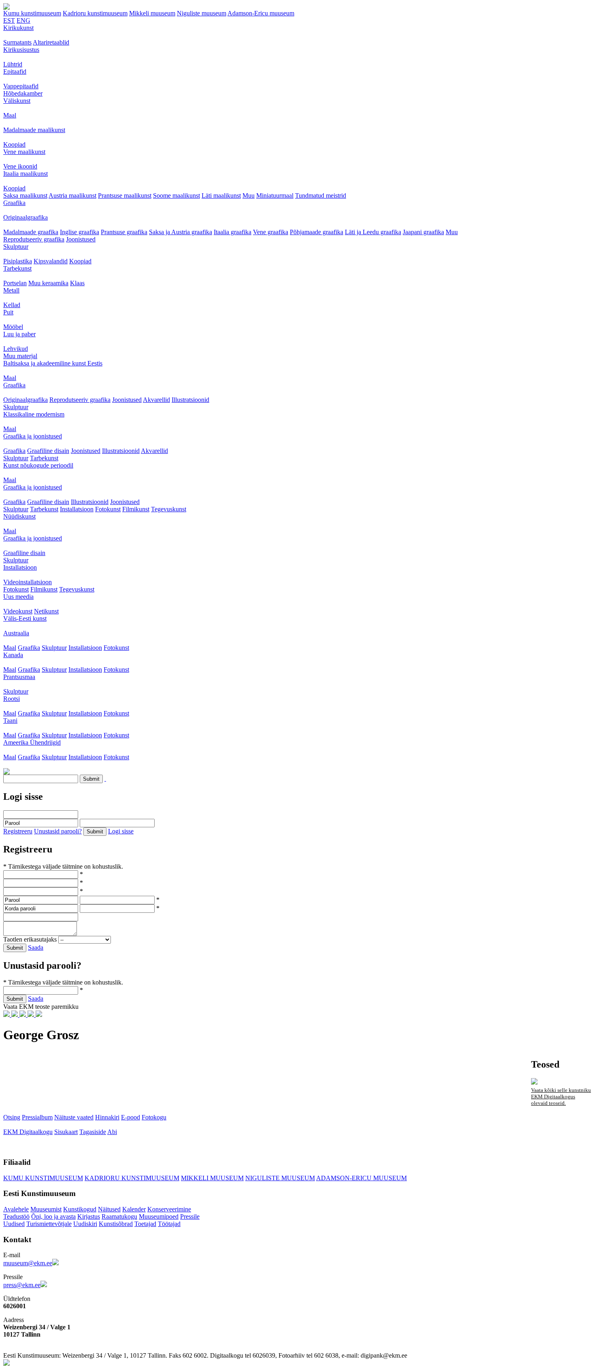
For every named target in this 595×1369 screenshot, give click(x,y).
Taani (10, 720)
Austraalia (16, 633)
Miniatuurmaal (274, 195)
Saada (35, 947)
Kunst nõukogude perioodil (38, 465)
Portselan (15, 283)
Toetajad (145, 1223)
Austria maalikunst (72, 195)
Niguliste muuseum (201, 13)
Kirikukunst (18, 27)
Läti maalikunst (221, 195)
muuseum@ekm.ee (27, 1263)
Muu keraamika (48, 283)
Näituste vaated (74, 1117)
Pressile (190, 1216)
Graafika (14, 202)
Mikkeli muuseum (152, 13)
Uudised (14, 1223)
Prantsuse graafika (124, 232)
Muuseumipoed (158, 1216)
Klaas (77, 283)
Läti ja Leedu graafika (373, 232)
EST (9, 20)
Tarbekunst (17, 268)
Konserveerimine (169, 1209)
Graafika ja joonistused (32, 436)
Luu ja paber (19, 334)
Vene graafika (270, 232)
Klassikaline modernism (33, 414)
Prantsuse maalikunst (124, 195)
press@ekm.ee (21, 1284)
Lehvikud (15, 348)
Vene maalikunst (24, 151)
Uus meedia (18, 596)
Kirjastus (88, 1216)
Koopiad (14, 144)
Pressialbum (37, 1117)
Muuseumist (46, 1209)
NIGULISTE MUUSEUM (280, 1178)
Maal (9, 115)
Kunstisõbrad (116, 1223)
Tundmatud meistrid (320, 195)
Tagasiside (92, 1131)
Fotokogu (154, 1117)
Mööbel (13, 326)
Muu (248, 195)
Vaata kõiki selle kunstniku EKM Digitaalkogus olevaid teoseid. (561, 1096)
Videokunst (17, 611)
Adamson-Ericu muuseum (260, 13)
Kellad (11, 304)
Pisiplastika (17, 261)
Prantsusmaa (19, 676)
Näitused (109, 1209)
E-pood (130, 1117)
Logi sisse (121, 831)
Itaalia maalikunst (25, 173)
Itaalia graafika (232, 232)
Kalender (134, 1209)
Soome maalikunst (176, 195)
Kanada (13, 654)
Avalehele (16, 1209)
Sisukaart (66, 1131)
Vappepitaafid (20, 86)
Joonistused (81, 239)
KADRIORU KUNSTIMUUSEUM (132, 1178)
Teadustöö (16, 1216)
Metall (11, 290)
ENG (23, 20)
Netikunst (46, 611)
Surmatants (17, 42)
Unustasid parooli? (58, 831)
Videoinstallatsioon (27, 582)
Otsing (11, 1117)
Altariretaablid (51, 42)
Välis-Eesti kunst (25, 618)
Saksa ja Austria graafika (180, 232)
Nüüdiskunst (19, 516)
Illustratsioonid (190, 399)
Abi (112, 1131)
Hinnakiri (107, 1117)
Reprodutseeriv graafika (33, 239)
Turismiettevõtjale (49, 1223)
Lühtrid (12, 64)
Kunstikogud (79, 1209)
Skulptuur (15, 246)
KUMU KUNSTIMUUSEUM (43, 1178)
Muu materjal (20, 355)
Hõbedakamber (22, 93)
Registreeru (17, 831)
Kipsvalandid (51, 261)
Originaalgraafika (25, 217)
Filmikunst (135, 509)
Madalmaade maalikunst (34, 129)
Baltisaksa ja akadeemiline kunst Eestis (52, 363)
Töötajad (169, 1223)
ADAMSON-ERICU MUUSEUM (361, 1178)
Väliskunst (16, 100)
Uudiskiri (85, 1223)
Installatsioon (77, 509)
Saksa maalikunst (25, 195)
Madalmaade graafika (30, 232)
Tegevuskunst (168, 509)
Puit (8, 312)
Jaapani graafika (423, 232)
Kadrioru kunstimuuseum (95, 13)
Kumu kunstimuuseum (32, 13)
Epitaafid (14, 71)
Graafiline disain (48, 450)
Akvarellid (156, 399)
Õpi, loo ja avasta (53, 1216)
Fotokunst (108, 509)
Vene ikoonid (20, 166)
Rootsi (11, 698)
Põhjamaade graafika (316, 232)
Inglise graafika (79, 232)
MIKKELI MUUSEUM (212, 1178)
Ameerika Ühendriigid (32, 742)
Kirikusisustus (21, 49)
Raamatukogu (119, 1216)
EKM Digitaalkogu (28, 1131)
